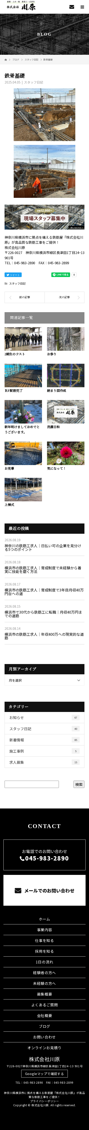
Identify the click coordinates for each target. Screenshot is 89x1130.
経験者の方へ (44, 972)
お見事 (9, 468)
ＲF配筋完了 (14, 390)
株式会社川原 (44, 1058)
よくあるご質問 (44, 1004)
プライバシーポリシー (44, 1101)
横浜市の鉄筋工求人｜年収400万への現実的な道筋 (44, 636)
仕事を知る (44, 940)
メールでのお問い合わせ (48, 890)
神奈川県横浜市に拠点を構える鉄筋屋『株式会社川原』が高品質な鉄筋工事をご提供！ (44, 1095)
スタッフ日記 (33, 82)
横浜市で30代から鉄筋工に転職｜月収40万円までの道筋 (43, 613)
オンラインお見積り (44, 1047)
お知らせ (43, 717)
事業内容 (44, 929)
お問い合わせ (44, 1037)
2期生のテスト (15, 354)
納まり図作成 (56, 390)
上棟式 (9, 505)
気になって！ (56, 468)
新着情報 (43, 740)
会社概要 (44, 1015)
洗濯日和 (53, 427)
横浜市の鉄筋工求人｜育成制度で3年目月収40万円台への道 (44, 591)
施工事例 (42, 751)
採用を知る (44, 951)
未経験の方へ (44, 983)
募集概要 (44, 994)
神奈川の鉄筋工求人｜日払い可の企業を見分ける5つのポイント (43, 547)
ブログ (44, 1026)
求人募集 (43, 762)
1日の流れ (44, 962)
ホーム (44, 919)
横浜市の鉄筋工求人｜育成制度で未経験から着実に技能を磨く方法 (43, 569)
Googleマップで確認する (44, 1073)
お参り (52, 354)
